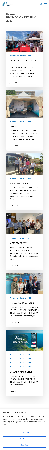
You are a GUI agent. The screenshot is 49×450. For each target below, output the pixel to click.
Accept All (24, 433)
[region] (24, 429)
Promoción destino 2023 (20, 363)
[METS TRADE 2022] (24, 241)
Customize (24, 439)
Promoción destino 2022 (20, 56)
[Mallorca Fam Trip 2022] (24, 181)
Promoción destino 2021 (20, 355)
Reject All (24, 445)
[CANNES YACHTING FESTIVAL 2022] (24, 59)
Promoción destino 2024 (20, 367)
